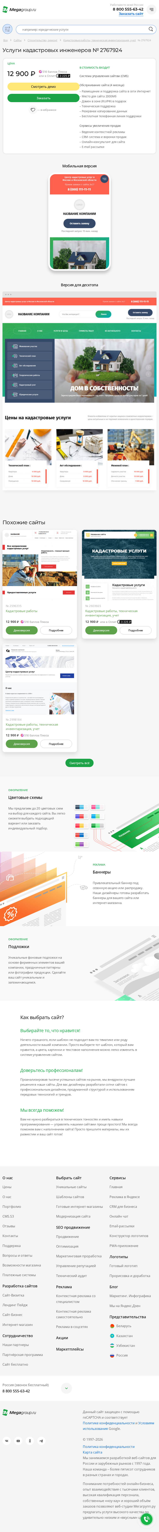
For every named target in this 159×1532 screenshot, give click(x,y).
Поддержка (11, 1245)
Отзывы (8, 1226)
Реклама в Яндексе (125, 1197)
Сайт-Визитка (13, 1295)
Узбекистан (125, 1345)
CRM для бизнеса (123, 1206)
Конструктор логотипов (129, 1236)
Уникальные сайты (71, 1187)
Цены (6, 1187)
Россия (122, 1355)
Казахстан (124, 1336)
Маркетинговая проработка (79, 1256)
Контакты (10, 1236)
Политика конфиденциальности (109, 1446)
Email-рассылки (122, 1226)
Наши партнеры (15, 1344)
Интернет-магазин (17, 1324)
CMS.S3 (8, 1216)
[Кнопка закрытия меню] (155, 3)
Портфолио (11, 1206)
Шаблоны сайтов (70, 1197)
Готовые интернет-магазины (79, 1206)
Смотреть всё (80, 763)
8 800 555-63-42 (128, 9)
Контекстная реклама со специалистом (76, 1299)
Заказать (43, 98)
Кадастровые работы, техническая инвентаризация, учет (111, 613)
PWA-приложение (124, 1245)
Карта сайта (92, 1452)
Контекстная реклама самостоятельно (73, 1314)
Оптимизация (67, 1246)
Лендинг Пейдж (15, 1305)
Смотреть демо (43, 86)
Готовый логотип (123, 1266)
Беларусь (123, 1326)
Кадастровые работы (21, 611)
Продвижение (67, 1236)
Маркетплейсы (70, 1349)
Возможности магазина (21, 1265)
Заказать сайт (131, 14)
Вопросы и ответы (17, 1255)
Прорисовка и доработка (130, 1275)
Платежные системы (19, 1275)
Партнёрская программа (22, 1354)
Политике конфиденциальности (109, 1423)
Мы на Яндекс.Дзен (125, 1306)
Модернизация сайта (73, 1216)
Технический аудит (71, 1275)
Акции (62, 1337)
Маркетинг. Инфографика (130, 1296)
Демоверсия (22, 630)
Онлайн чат (119, 1216)
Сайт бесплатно (15, 1364)
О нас (6, 1197)
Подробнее (56, 630)
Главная (116, 1187)
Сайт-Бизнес (12, 1314)
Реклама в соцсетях (72, 1326)
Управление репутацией (76, 1266)
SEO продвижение (73, 1227)
